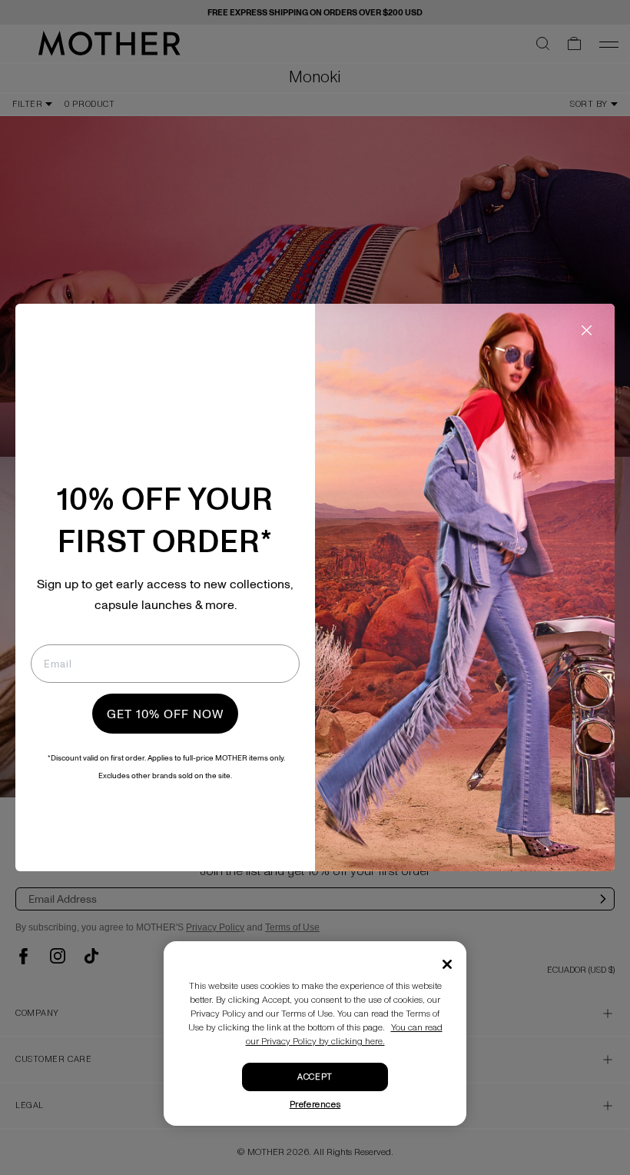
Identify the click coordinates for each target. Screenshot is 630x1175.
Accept (314, 1077)
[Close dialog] (586, 330)
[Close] (447, 964)
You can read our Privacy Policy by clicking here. (344, 1034)
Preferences (315, 1104)
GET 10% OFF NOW (165, 713)
